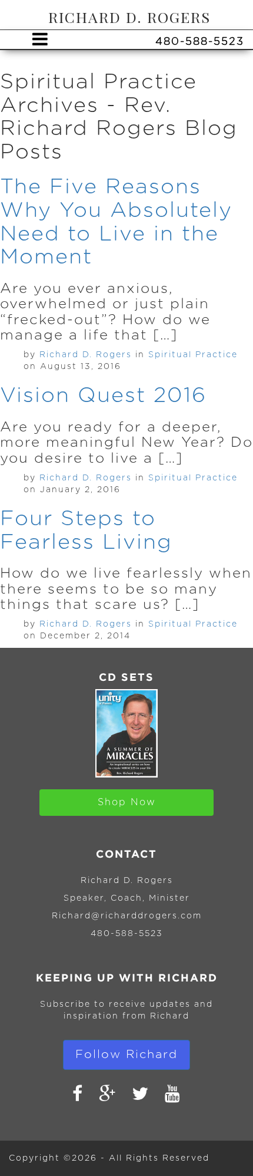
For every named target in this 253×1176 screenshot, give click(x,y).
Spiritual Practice (193, 355)
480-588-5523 (127, 934)
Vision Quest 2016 (103, 395)
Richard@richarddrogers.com (127, 916)
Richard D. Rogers (85, 355)
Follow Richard (126, 1054)
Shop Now (127, 802)
